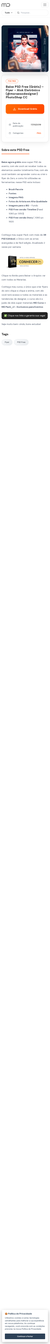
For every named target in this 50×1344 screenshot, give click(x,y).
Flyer (7, 342)
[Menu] (44, 4)
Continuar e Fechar (25, 1336)
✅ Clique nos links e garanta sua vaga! (24, 315)
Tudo (7, 12)
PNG (39, 133)
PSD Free (21, 342)
